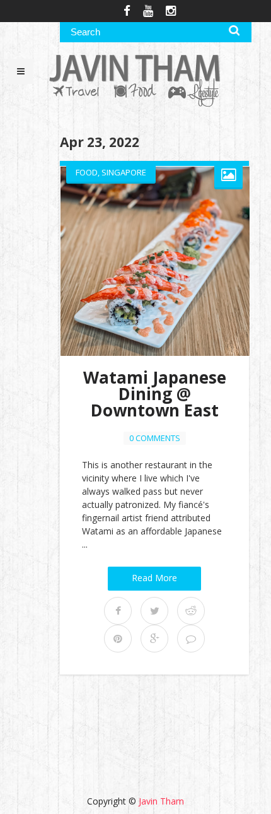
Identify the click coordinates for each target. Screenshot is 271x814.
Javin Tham (161, 801)
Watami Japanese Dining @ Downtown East (154, 394)
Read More (154, 578)
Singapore (123, 172)
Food (87, 172)
